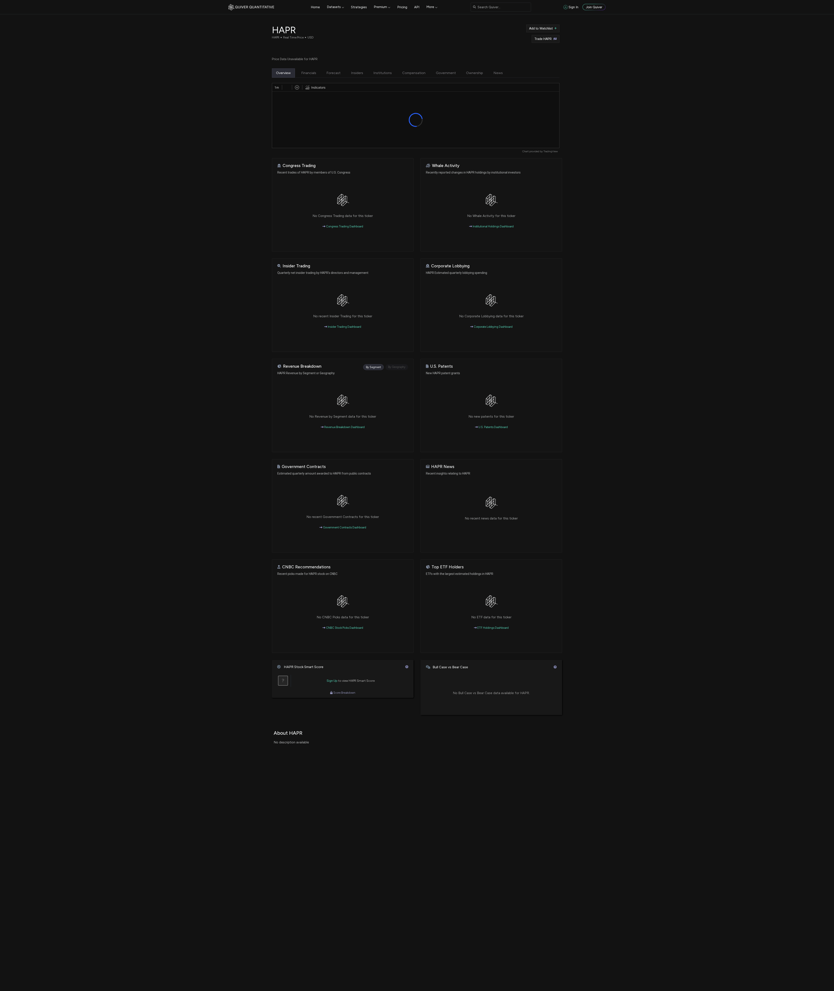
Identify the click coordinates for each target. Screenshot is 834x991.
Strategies (359, 7)
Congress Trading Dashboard (344, 226)
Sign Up (332, 681)
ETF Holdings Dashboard (493, 627)
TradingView (550, 151)
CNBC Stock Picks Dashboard (344, 627)
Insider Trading (296, 266)
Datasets (334, 7)
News (498, 73)
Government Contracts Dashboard (344, 527)
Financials (308, 73)
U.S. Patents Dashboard (493, 427)
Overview (283, 73)
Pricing (402, 7)
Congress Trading (299, 166)
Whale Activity (445, 166)
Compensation (413, 73)
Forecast (333, 73)
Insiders (357, 73)
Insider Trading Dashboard (344, 326)
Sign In (573, 7)
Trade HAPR (543, 39)
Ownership (474, 73)
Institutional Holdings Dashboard (493, 226)
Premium (380, 7)
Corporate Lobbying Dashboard (493, 326)
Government (446, 73)
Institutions (382, 73)
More (430, 7)
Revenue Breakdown (302, 366)
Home (315, 7)
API (416, 7)
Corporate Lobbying (450, 266)
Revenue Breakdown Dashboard (344, 427)
